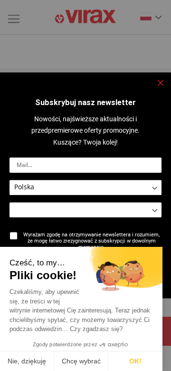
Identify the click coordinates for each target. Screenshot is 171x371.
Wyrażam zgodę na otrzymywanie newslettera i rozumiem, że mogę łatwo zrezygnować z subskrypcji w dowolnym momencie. (91, 241)
